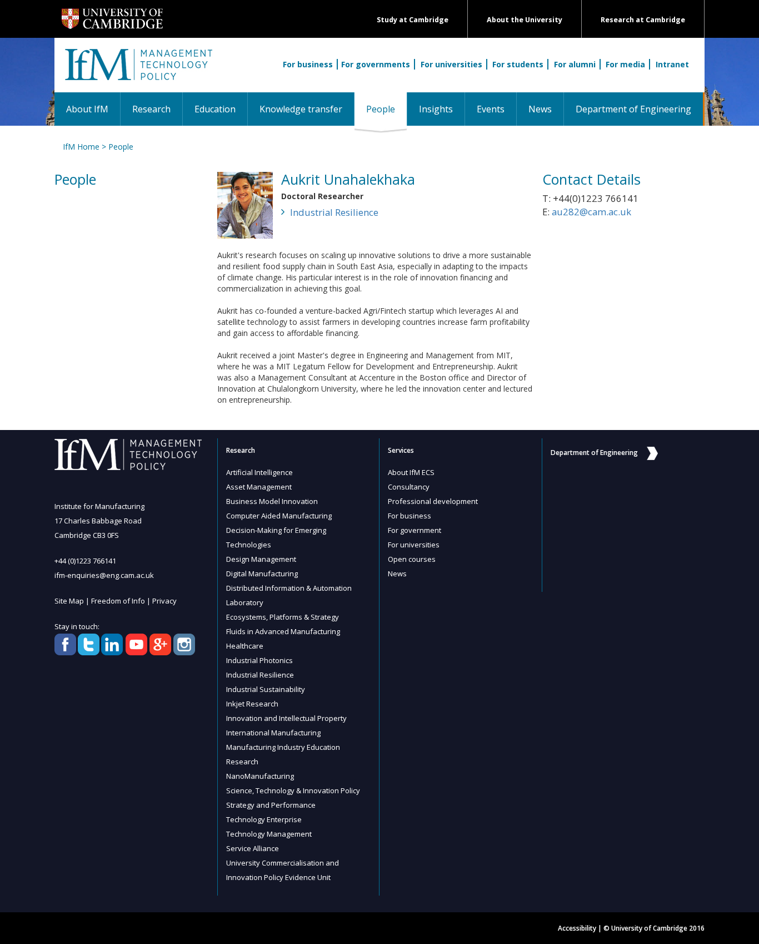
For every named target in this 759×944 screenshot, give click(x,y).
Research (151, 109)
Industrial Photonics (259, 660)
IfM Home (81, 146)
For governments (375, 64)
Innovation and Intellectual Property (286, 718)
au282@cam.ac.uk (591, 211)
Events (491, 109)
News (540, 109)
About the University (524, 19)
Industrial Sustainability (265, 689)
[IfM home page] (137, 70)
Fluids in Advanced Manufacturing (283, 631)
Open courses (412, 559)
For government (414, 530)
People (386, 108)
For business (308, 64)
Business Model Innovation (272, 501)
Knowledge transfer (300, 109)
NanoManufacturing (260, 776)
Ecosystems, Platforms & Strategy (282, 617)
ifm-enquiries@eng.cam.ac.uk (104, 575)
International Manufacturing (273, 733)
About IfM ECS (411, 472)
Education (215, 109)
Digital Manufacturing (262, 574)
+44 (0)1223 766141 (85, 561)
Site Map (69, 601)
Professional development (433, 501)
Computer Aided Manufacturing (279, 516)
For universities (451, 64)
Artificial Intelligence (259, 472)
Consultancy (409, 487)
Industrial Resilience (334, 212)
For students (517, 64)
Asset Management (259, 487)
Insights (436, 109)
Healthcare (244, 646)
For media (625, 64)
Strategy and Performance (271, 805)
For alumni (575, 64)
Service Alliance (252, 848)
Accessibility (577, 928)
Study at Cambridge (412, 19)
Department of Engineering (633, 109)
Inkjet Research (252, 704)
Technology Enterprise (264, 819)
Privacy (164, 601)
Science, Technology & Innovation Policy (293, 790)
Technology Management (269, 834)
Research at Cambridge (643, 19)
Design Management (261, 559)
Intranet (672, 64)
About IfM (87, 109)
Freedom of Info (118, 601)
